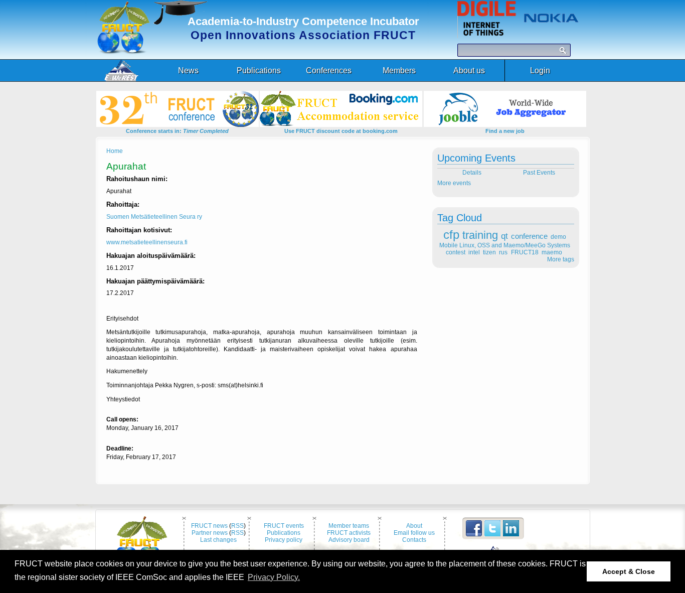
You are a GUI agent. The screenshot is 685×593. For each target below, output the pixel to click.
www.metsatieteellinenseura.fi (147, 242)
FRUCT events (284, 525)
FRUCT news (209, 525)
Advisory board (349, 539)
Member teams (348, 525)
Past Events (540, 172)
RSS (237, 525)
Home (114, 151)
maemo (552, 252)
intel (474, 252)
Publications (283, 532)
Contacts (414, 539)
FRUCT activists (349, 532)
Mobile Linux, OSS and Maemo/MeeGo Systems (504, 245)
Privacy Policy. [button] (274, 577)
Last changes (218, 539)
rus (503, 252)
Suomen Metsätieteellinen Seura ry (154, 216)
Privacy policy (283, 539)
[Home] (123, 52)
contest (455, 252)
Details (471, 172)
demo (558, 236)
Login (540, 70)
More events (454, 183)
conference (529, 236)
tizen (489, 252)
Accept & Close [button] (628, 571)
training (480, 235)
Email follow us (414, 532)
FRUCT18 (525, 252)
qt (504, 236)
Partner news (210, 532)
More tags (560, 259)
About (414, 525)
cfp (451, 234)
